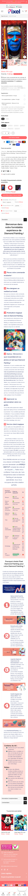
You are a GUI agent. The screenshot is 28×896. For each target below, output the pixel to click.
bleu (23, 157)
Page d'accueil (4, 16)
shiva (24, 166)
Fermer (26, 1)
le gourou (20, 164)
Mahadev (7, 166)
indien (22, 162)
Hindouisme (18, 160)
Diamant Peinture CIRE (8, 205)
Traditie (3, 168)
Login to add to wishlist (9, 174)
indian (14, 162)
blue (25, 157)
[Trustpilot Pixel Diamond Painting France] (17, 554)
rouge (21, 166)
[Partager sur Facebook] (1, 171)
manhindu (12, 166)
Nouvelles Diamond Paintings (8, 153)
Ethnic (15, 159)
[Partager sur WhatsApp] (10, 171)
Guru (9, 160)
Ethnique (24, 151)
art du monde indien (13, 157)
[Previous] (2, 40)
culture (2, 159)
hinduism (8, 162)
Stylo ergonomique (7, 210)
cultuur (11, 159)
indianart (19, 162)
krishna (10, 164)
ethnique (19, 159)
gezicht (5, 160)
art (7, 157)
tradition (7, 168)
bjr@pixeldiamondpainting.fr (16, 5)
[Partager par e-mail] (8, 171)
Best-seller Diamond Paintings (14, 151)
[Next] (26, 40)
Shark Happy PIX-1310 (19, 832)
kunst (13, 164)
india (11, 162)
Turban (15, 168)
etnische (24, 159)
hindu (22, 160)
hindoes (13, 160)
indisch (3, 164)
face (2, 160)
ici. (14, 470)
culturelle (7, 159)
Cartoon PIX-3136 (5, 832)
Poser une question (6, 148)
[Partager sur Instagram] (4, 870)
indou (6, 164)
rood (18, 166)
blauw (19, 157)
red (16, 166)
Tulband (12, 168)
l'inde (16, 164)
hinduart (3, 162)
